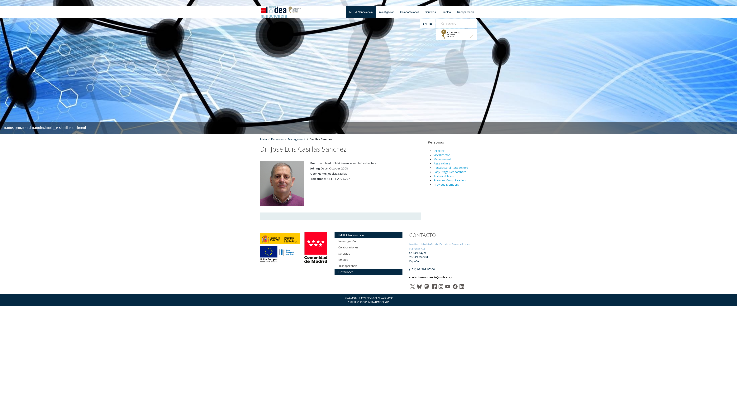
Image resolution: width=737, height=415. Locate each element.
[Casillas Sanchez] (282, 183)
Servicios (430, 12)
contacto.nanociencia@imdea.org (430, 277)
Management (296, 139)
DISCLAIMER (351, 297)
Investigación (386, 12)
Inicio (263, 139)
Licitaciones (346, 272)
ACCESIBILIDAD (385, 297)
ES (431, 23)
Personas (277, 139)
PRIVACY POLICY (367, 297)
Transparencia (465, 12)
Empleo (446, 12)
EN (425, 23)
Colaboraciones (409, 12)
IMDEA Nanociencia (361, 12)
